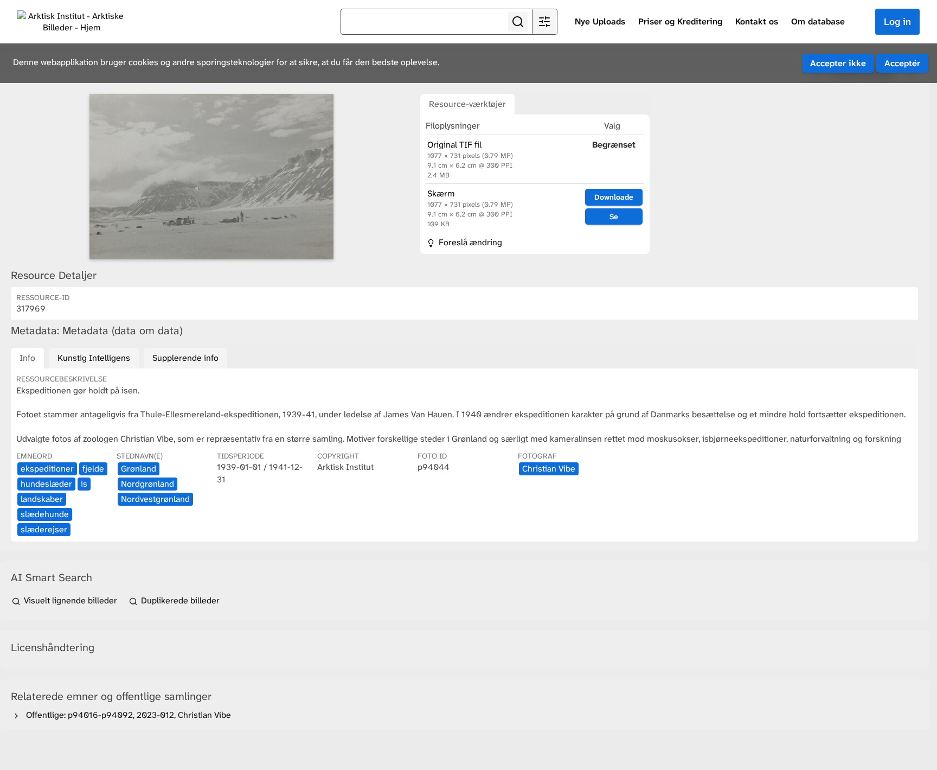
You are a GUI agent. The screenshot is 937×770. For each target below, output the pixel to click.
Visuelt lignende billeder (70, 600)
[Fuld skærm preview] (211, 176)
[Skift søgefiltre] (544, 21)
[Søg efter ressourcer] (518, 21)
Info (27, 358)
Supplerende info (185, 358)
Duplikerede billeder (179, 600)
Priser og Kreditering (680, 21)
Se (613, 216)
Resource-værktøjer (467, 104)
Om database (818, 21)
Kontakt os (756, 21)
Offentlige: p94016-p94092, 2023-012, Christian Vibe (126, 715)
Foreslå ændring (469, 242)
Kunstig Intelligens (93, 358)
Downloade (613, 197)
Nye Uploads (600, 21)
